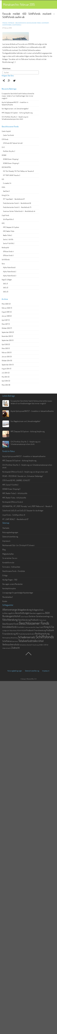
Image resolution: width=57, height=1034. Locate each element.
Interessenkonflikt (30, 627)
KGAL (3, 187)
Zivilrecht (15, 647)
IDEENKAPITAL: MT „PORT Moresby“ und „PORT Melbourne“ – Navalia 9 (27, 506)
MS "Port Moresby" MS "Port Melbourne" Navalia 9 (18, 171)
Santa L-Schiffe (8, 239)
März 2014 (5, 385)
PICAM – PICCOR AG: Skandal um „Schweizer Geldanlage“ (22, 476)
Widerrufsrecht (6, 648)
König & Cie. (5, 195)
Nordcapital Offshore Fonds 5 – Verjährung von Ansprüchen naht (25, 472)
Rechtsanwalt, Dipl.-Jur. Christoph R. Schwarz (18, 545)
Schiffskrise (16, 25)
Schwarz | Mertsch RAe (28, 679)
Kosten (4, 601)
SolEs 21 (5, 283)
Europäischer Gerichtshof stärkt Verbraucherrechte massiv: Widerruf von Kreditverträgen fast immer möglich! (18, 95)
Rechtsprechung (42, 633)
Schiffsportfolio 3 (8, 219)
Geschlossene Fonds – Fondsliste (13, 571)
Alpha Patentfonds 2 (9, 271)
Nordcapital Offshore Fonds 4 (12, 502)
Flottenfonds (42, 620)
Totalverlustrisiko (28, 641)
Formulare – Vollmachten (11, 567)
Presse (4, 23)
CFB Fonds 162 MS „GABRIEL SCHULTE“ (16, 480)
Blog (4, 549)
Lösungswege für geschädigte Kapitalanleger (17, 593)
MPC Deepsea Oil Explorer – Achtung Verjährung (17, 113)
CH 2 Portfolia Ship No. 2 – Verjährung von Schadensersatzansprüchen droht (15, 118)
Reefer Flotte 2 (7, 235)
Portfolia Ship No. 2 (9, 151)
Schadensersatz (26, 637)
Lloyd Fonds (5, 215)
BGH (47, 613)
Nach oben (28, 656)
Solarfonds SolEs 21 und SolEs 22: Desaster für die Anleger (22, 510)
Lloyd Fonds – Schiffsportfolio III (13, 515)
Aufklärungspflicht (8, 613)
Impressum (6, 541)
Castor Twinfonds (8, 135)
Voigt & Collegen (7, 280)
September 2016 (7, 332)
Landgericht (5, 630)
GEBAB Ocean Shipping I (11, 159)
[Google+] (9, 80)
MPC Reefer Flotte (8, 231)
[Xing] (4, 80)
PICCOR (23, 630)
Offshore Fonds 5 (8, 255)
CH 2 (3, 147)
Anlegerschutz (20, 23)
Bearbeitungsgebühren (37, 613)
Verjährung (35, 645)
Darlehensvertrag (42, 616)
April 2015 (5, 344)
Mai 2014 (4, 377)
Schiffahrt (45, 23)
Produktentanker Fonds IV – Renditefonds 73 (17, 207)
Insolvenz (21, 627)
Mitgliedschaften (8, 554)
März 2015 (5, 348)
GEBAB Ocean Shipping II (11, 163)
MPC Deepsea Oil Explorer (11, 227)
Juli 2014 (4, 373)
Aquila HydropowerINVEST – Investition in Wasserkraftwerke (32, 411)
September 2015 (7, 340)
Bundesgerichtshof (11, 616)
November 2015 (6, 336)
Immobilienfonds (9, 626)
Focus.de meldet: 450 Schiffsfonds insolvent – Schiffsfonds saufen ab (28, 15)
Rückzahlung (14, 638)
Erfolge (4, 575)
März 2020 (5, 304)
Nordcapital (5, 247)
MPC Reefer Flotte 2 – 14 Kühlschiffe (14, 493)
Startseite (5, 528)
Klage (37, 627)
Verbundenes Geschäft (26, 645)
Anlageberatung (24, 609)
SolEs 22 (5, 287)
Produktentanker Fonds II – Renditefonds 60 (17, 203)
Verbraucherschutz (10, 644)
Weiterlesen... (6, 68)
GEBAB (4, 155)
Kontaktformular (8, 562)
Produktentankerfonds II (27, 634)
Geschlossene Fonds (34, 23)
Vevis (3, 264)
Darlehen (32, 616)
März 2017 (5, 324)
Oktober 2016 (6, 328)
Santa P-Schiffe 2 (8, 243)
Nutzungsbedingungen (10, 532)
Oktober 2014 (6, 360)
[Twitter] (14, 80)
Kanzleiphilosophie (9, 588)
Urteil (41, 641)
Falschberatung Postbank (28, 619)
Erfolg (51, 616)
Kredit (41, 627)
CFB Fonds (5, 139)
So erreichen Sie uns (9, 558)
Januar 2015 (6, 356)
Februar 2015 (6, 352)
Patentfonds (13, 630)
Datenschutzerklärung (10, 536)
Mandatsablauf (7, 597)
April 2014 (5, 381)
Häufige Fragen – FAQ (9, 580)
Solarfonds (15, 641)
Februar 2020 (6, 308)
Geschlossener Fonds (34, 623)
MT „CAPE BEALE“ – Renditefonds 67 (15, 519)
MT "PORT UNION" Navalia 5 (11, 175)
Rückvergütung (6, 638)
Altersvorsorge (9, 609)
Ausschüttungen (22, 612)
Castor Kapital (6, 131)
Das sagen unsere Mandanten (12, 584)
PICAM (19, 630)
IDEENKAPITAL (6, 167)
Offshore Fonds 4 (8, 251)
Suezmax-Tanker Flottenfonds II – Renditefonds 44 (19, 211)
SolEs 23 (5, 292)
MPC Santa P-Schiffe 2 (10, 485)
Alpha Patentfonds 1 (9, 267)
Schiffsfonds (7, 25)
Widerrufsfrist (43, 645)
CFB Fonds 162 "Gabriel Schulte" (13, 143)
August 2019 (5, 312)
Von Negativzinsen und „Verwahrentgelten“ (15, 109)
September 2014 (7, 365)
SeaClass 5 (6, 191)
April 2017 (5, 320)
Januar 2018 (6, 316)
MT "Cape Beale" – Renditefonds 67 (14, 199)
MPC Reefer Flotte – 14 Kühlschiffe (14, 498)
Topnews (11, 23)
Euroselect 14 (7, 183)
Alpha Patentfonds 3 (9, 276)
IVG (3, 179)
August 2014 (5, 369)
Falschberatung (10, 619)
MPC (3, 223)
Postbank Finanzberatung (36, 630)
